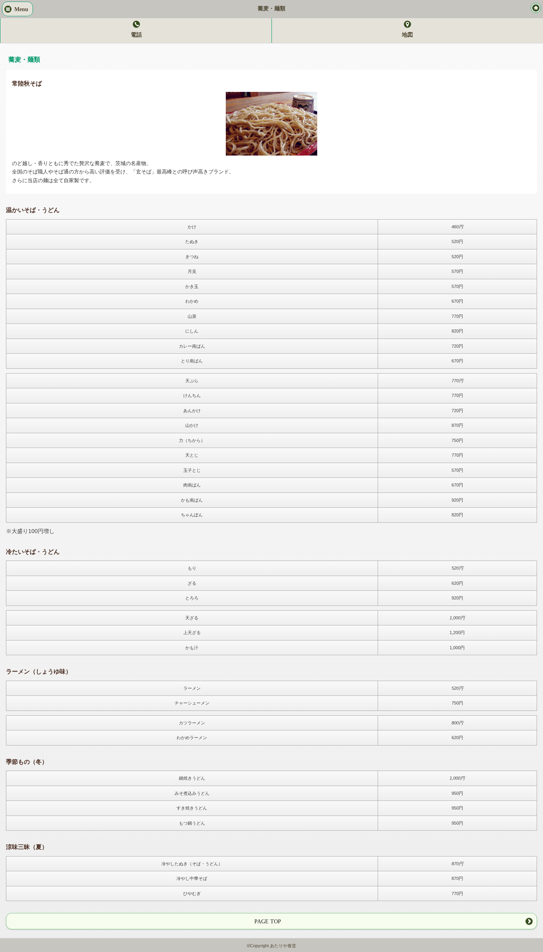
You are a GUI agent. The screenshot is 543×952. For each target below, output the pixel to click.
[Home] (536, 8)
